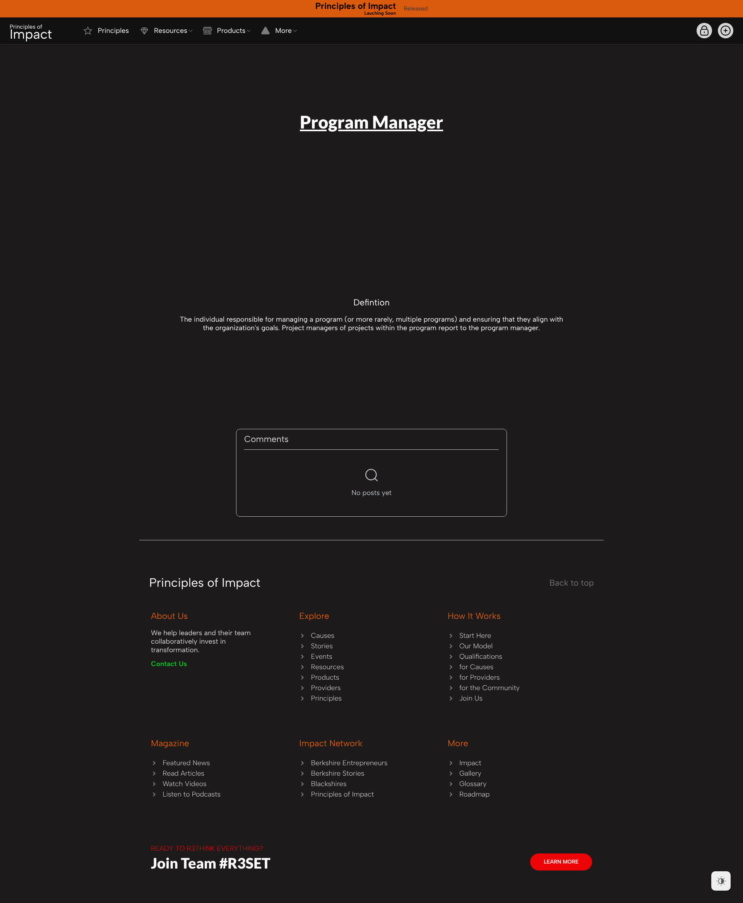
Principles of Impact (355, 8)
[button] (725, 30)
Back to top (572, 583)
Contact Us (169, 664)
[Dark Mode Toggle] (720, 880)
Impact (31, 32)
